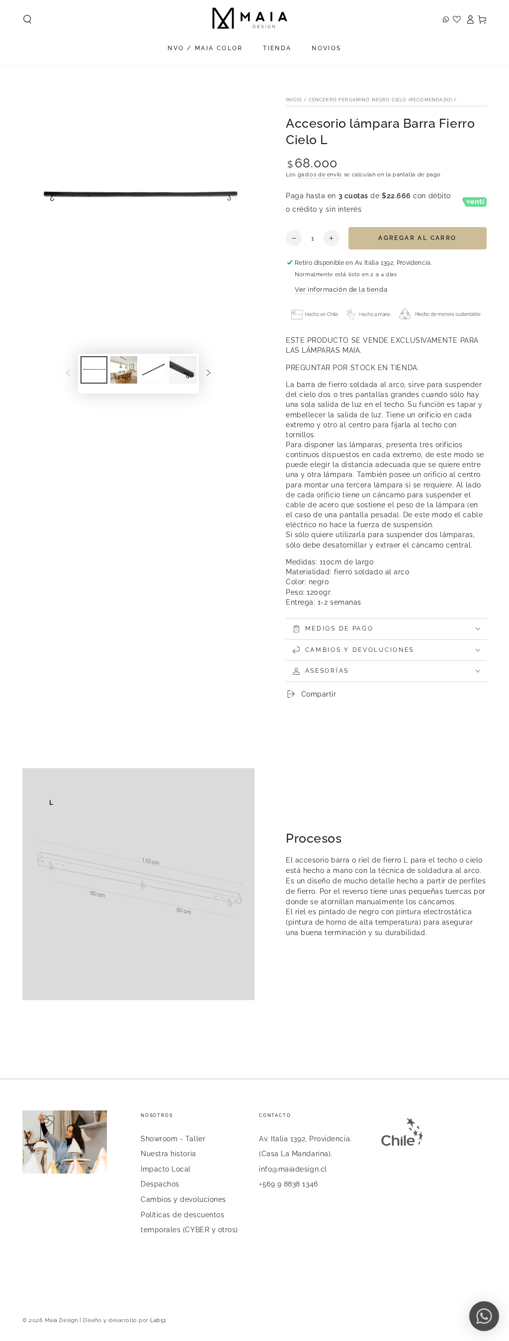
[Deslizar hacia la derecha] (209, 374)
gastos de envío (320, 174)
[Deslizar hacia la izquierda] (68, 374)
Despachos (160, 1184)
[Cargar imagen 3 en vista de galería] (153, 370)
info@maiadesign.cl (293, 1169)
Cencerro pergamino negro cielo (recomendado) (380, 99)
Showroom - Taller (173, 1138)
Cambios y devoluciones (183, 1199)
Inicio (294, 99)
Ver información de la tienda (341, 289)
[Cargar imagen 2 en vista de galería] (123, 370)
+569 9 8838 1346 (288, 1184)
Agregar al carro (417, 238)
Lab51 (158, 1320)
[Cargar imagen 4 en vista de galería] (183, 370)
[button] (27, 19)
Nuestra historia (168, 1153)
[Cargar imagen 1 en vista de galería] (94, 370)
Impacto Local (166, 1169)
